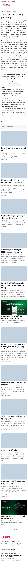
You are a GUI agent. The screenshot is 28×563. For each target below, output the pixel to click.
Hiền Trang (4, 159)
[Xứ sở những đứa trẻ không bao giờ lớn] (14, 138)
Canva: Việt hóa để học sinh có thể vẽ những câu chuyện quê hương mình (13, 346)
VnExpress (3, 1)
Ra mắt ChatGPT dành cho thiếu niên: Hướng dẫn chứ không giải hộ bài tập (13, 285)
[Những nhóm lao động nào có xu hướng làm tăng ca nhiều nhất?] (14, 170)
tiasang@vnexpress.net (9, 558)
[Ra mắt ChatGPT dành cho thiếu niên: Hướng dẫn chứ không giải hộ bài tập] (14, 273)
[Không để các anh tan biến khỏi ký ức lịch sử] (14, 373)
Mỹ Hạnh (3, 195)
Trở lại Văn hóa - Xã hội (2, 115)
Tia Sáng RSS (4, 543)
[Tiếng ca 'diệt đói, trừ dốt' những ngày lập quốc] (14, 407)
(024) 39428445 (9, 556)
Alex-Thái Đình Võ (6, 395)
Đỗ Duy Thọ (4, 229)
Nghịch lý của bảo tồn (9, 450)
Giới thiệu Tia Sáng (15, 541)
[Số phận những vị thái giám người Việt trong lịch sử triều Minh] (14, 206)
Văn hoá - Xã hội (14, 8)
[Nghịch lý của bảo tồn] (14, 440)
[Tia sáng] (5, 4)
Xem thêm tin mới (14, 529)
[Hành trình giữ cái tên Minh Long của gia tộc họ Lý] (14, 472)
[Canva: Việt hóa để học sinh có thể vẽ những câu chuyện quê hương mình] (14, 335)
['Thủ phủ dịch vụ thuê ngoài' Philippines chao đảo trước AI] (14, 240)
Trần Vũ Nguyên (5, 361)
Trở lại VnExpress (5, 541)
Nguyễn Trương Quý (6, 429)
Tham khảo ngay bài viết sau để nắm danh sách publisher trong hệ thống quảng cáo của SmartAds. (13, 522)
